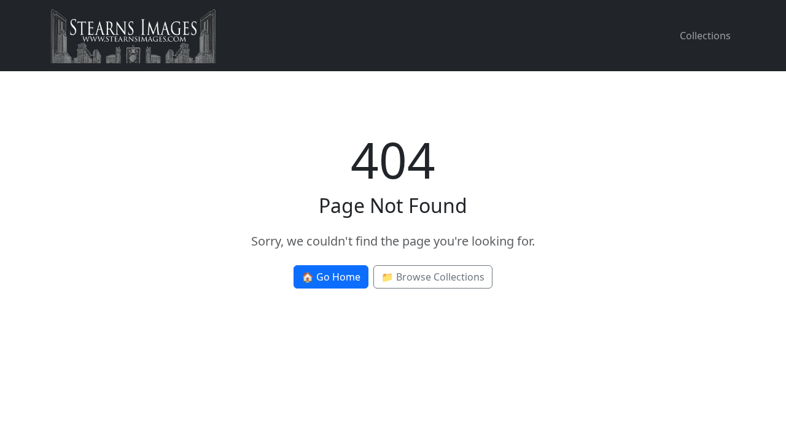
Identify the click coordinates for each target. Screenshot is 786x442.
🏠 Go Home (331, 277)
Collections (705, 35)
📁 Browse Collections (432, 277)
